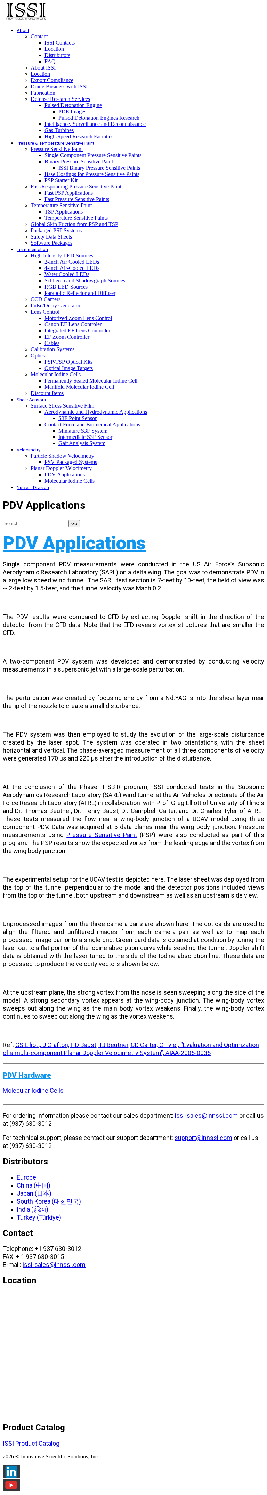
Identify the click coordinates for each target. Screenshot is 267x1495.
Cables (51, 343)
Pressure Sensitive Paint (57, 149)
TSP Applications (63, 212)
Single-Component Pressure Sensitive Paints (92, 155)
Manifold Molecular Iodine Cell (79, 387)
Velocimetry (28, 449)
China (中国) (33, 1185)
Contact (39, 36)
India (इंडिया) (32, 1209)
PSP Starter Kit (61, 180)
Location (54, 49)
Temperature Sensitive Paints (76, 218)
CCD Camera (46, 299)
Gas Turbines (59, 130)
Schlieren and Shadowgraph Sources (84, 280)
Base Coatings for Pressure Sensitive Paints (91, 174)
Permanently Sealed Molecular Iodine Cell (90, 381)
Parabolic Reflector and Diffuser (79, 293)
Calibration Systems (52, 349)
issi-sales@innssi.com (206, 1115)
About (23, 30)
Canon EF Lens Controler (73, 324)
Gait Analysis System (81, 443)
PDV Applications (64, 474)
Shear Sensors (31, 399)
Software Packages (51, 243)
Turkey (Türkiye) (39, 1217)
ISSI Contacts (59, 43)
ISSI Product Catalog (31, 1443)
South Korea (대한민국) (49, 1201)
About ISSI (43, 68)
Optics (38, 356)
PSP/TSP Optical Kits (68, 362)
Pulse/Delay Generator (55, 305)
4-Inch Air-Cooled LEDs (71, 268)
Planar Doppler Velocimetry (61, 468)
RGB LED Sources (66, 287)
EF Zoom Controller (66, 337)
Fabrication (43, 93)
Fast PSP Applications (68, 193)
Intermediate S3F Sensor (85, 437)
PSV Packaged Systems (70, 462)
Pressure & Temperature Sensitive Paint (55, 143)
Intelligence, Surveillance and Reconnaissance (95, 124)
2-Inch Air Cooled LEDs (71, 262)
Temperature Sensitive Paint (61, 205)
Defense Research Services (60, 99)
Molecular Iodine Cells (56, 374)
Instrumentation (32, 249)
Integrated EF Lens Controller (77, 330)
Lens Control (45, 312)
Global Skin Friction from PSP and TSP (74, 224)
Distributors (57, 55)
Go (74, 523)
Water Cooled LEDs (66, 274)
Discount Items (47, 393)
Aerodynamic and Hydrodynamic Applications (95, 412)
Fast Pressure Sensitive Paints (76, 199)
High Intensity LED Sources (62, 255)
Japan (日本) (34, 1193)
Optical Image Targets (68, 368)
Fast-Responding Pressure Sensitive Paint (76, 187)
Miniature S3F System (82, 431)
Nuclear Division (33, 487)
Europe (26, 1177)
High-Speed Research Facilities (78, 136)
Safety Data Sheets (51, 237)
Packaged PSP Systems (56, 230)
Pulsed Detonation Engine (73, 105)
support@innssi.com (203, 1137)
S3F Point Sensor (77, 418)
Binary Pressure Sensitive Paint (78, 161)
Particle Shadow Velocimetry (62, 456)
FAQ (50, 61)
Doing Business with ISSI (59, 86)
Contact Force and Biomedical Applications (92, 424)
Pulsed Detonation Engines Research (98, 118)
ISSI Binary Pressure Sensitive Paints (99, 168)
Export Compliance (52, 80)
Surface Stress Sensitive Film (62, 406)
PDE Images (72, 111)
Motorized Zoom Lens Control (78, 318)
